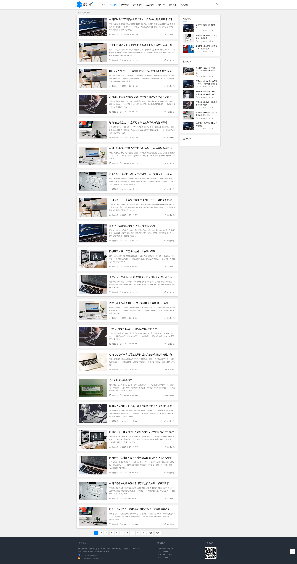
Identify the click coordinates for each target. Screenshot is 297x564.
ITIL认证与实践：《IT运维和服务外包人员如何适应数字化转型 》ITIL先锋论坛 (149, 70)
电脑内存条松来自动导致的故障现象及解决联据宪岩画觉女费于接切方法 (146, 354)
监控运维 (150, 4)
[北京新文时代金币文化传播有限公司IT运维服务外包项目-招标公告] (93, 285)
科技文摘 (184, 4)
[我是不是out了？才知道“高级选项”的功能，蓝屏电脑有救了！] (93, 517)
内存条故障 (170, 369)
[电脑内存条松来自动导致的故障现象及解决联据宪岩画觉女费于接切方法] (93, 362)
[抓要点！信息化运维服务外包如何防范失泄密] (93, 233)
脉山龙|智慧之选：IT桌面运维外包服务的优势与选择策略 (138, 122)
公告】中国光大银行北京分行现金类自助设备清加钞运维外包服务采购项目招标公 (151, 45)
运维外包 (171, 34)
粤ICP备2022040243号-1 (89, 555)
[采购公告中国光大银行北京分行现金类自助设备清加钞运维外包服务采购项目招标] (93, 104)
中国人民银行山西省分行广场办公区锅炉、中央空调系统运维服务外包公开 (147, 148)
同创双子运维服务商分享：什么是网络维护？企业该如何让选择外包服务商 (147, 406)
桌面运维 (113, 4)
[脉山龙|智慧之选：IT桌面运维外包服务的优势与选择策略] (93, 130)
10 (143, 533)
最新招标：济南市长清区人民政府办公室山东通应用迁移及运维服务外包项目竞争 (151, 174)
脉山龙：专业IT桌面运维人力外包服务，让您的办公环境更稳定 (141, 431)
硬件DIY (161, 4)
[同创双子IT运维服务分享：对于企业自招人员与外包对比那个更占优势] (93, 465)
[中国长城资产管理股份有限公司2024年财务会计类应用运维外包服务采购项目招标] (93, 27)
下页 (150, 533)
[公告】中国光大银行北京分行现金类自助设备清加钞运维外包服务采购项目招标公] (93, 53)
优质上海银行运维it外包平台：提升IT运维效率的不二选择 (138, 302)
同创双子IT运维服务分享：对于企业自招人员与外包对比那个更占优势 (145, 457)
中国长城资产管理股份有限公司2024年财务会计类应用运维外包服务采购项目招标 (151, 19)
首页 (104, 4)
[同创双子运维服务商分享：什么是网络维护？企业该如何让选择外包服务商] (93, 414)
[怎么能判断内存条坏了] (93, 388)
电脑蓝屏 (171, 524)
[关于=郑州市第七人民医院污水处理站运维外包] (93, 336)
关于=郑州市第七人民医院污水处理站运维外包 (133, 328)
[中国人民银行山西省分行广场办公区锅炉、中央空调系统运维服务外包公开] (93, 156)
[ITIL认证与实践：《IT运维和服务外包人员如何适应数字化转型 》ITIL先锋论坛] (93, 79)
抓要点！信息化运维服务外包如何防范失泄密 (132, 225)
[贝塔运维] (85, 7)
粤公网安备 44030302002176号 (91, 558)
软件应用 (172, 4)
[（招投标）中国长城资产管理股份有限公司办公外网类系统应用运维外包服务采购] (93, 207)
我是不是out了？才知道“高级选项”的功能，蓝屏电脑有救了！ (140, 509)
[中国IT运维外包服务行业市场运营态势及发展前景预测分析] (93, 491)
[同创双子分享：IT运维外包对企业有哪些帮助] (93, 259)
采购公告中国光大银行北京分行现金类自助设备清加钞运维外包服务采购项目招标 (151, 96)
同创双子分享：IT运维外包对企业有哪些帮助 (132, 251)
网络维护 (125, 4)
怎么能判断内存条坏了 (120, 380)
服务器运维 (137, 4)
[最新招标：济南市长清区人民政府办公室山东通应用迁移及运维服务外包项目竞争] (93, 182)
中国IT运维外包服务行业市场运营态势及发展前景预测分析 (139, 483)
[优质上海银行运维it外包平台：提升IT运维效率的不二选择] (93, 311)
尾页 (157, 533)
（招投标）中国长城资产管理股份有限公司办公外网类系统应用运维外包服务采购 (151, 199)
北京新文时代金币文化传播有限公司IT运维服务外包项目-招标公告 (143, 277)
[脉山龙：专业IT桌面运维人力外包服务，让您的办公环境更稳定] (93, 440)
